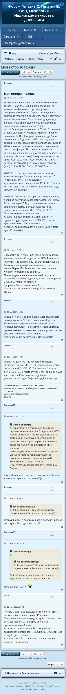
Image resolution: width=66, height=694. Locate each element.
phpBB (27, 686)
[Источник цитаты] (11, 428)
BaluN (6, 596)
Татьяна (8, 301)
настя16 (8, 346)
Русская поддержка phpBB (33, 689)
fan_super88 (9, 405)
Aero (21, 683)
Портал (11, 30)
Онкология (10, 36)
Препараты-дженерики (17, 43)
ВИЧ (30, 36)
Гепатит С (30, 30)
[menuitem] (12, 53)
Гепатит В (51, 30)
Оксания (8, 83)
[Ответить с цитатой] (52, 84)
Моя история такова (18, 67)
